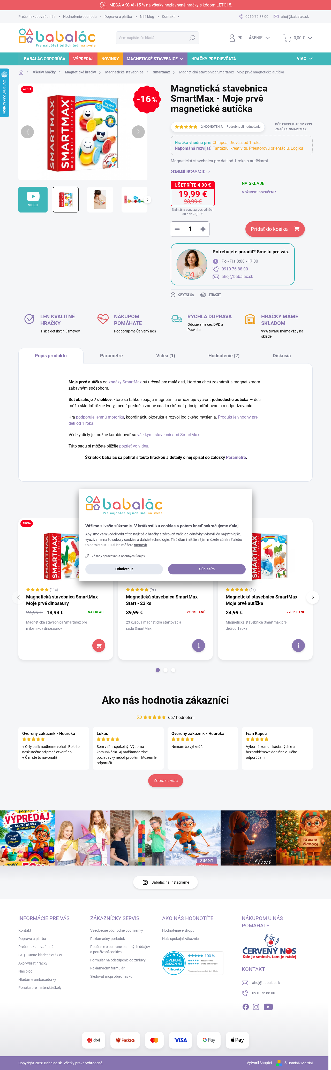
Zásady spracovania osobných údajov (118, 556)
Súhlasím (207, 569)
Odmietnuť (124, 569)
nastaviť (140, 545)
